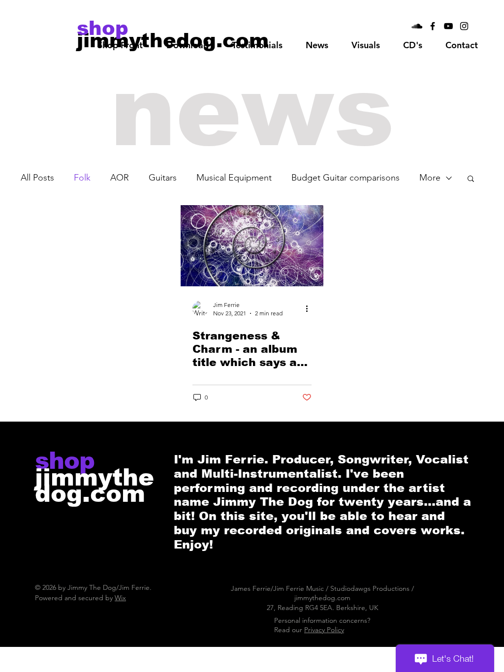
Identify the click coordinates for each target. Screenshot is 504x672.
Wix (120, 597)
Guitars (163, 177)
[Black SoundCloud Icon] (416, 26)
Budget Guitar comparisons (345, 177)
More (430, 177)
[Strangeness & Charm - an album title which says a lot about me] (252, 245)
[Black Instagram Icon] (464, 26)
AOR (119, 177)
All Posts (37, 177)
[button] (187, 45)
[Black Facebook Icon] (432, 26)
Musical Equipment (234, 177)
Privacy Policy (324, 629)
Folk (82, 177)
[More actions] (310, 308)
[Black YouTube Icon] (448, 26)
